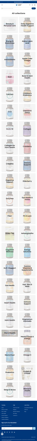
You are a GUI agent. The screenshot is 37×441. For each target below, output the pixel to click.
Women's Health (5, 409)
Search (34, 8)
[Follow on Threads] (12, 432)
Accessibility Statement (28, 407)
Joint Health (4, 413)
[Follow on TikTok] (2, 432)
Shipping (14, 409)
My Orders (15, 413)
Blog (25, 411)
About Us (26, 409)
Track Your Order (16, 407)
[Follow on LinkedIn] (14, 432)
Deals (3, 407)
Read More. (10, 440)
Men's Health (4, 411)
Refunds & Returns (16, 411)
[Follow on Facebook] (7, 432)
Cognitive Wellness (5, 419)
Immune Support (5, 415)
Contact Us (15, 415)
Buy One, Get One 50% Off (18, 2)
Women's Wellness (5, 417)
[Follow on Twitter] (9, 432)
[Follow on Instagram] (4, 432)
